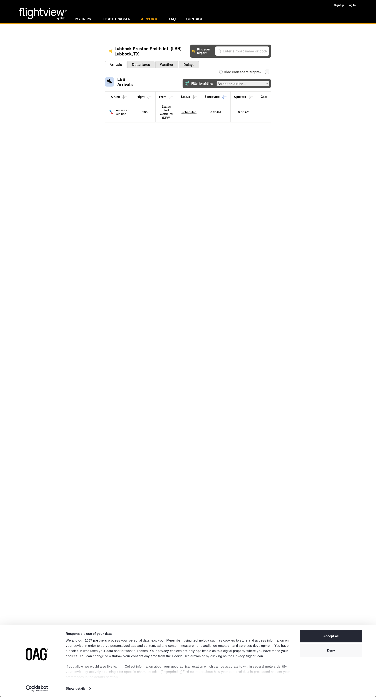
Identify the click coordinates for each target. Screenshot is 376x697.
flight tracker (116, 19)
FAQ (172, 19)
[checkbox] (267, 72)
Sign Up (339, 5)
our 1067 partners (92, 640)
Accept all (331, 636)
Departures (141, 64)
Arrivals (116, 64)
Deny (331, 650)
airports (149, 19)
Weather (166, 64)
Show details (76, 688)
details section (106, 677)
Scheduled (188, 112)
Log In (352, 5)
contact (194, 19)
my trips (83, 19)
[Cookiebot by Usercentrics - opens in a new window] (37, 688)
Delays (188, 64)
